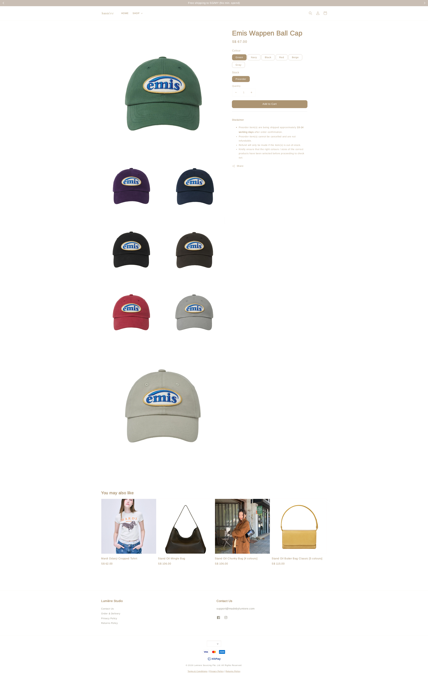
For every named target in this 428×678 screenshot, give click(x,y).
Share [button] (240, 166)
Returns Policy (109, 623)
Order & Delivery (110, 613)
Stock (235, 72)
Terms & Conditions (197, 671)
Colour (236, 50)
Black (268, 57)
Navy (254, 57)
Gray (238, 64)
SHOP (136, 13)
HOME (125, 13)
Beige (295, 57)
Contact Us (107, 608)
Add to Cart (269, 103)
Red (281, 57)
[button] (310, 13)
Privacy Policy (109, 618)
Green (239, 57)
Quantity (236, 86)
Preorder (241, 79)
